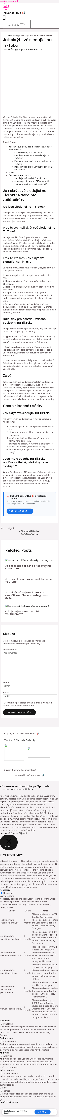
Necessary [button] (5, 890)
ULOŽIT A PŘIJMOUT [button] (9, 1102)
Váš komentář (10, 649)
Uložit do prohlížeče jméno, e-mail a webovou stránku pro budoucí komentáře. (27, 704)
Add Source (42, 1112)
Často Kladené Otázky (20, 175)
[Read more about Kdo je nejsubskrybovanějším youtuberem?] (27, 606)
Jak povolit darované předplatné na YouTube (28, 580)
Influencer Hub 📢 (14, 13)
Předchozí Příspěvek (29, 531)
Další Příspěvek (29, 534)
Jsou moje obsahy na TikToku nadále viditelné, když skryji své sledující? (32, 182)
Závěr (11, 172)
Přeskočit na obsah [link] (9, 1)
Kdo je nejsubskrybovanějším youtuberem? (24, 613)
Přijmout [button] (23, 833)
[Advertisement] (29, 82)
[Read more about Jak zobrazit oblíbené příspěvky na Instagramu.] (29, 560)
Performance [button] (6, 1038)
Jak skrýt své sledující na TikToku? (30, 178)
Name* (6, 682)
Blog (14, 49)
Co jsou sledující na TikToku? (28, 152)
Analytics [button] (4, 1052)
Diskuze (6, 49)
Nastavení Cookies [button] (9, 833)
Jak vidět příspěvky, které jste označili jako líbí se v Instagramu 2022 (26, 595)
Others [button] (3, 1087)
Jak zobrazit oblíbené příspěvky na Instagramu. (28, 567)
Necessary (8, 893)
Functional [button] (5, 1020)
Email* (6, 692)
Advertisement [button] (7, 1070)
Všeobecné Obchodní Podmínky (19, 740)
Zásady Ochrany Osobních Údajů (20, 770)
